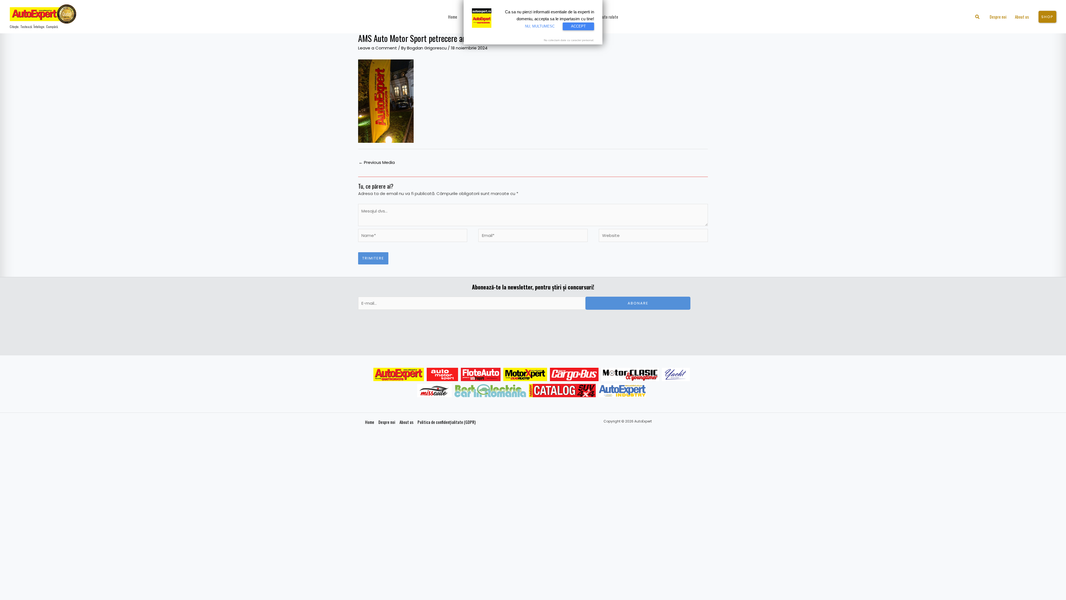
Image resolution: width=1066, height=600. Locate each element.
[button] (977, 17)
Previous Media (377, 162)
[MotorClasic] (630, 374)
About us (406, 422)
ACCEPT (578, 26)
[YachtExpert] (676, 374)
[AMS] (442, 374)
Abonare (638, 303)
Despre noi (386, 422)
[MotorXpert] (525, 374)
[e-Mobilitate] (490, 390)
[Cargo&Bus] (574, 374)
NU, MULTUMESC (540, 26)
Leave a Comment (377, 48)
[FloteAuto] (481, 374)
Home (369, 422)
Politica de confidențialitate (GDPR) (447, 422)
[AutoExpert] (398, 374)
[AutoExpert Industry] (622, 390)
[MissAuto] (434, 390)
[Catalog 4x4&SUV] (562, 390)
